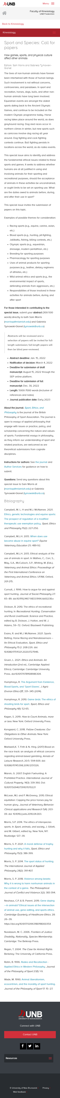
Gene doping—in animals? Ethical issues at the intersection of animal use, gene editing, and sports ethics (29, 905)
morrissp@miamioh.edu (17, 322)
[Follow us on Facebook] (23, 1046)
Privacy (46, 1088)
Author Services (13, 467)
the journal (41, 462)
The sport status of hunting (38, 861)
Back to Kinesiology (13, 24)
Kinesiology (9, 32)
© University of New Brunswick (23, 1088)
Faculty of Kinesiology (42, 11)
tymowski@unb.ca (34, 326)
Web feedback (19, 1092)
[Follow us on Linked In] (37, 1046)
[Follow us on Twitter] (30, 1046)
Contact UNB (30, 1034)
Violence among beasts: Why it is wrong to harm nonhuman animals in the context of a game (29, 883)
